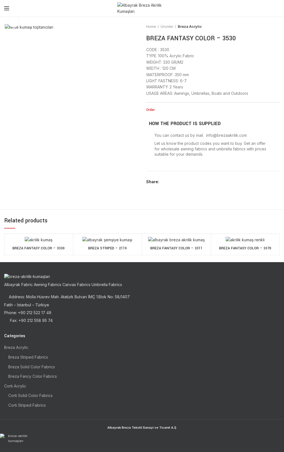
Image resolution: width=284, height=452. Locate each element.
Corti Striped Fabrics (27, 405)
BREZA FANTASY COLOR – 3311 (176, 248)
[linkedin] (184, 181)
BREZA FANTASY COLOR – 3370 (245, 248)
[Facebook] (165, 181)
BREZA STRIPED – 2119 (107, 248)
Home (151, 26)
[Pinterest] (177, 181)
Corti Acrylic (15, 386)
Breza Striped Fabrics (28, 357)
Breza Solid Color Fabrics (31, 366)
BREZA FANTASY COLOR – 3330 (38, 248)
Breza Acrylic (190, 26)
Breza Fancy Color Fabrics (32, 376)
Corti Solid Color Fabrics (30, 395)
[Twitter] (171, 181)
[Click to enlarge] (13, 21)
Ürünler (167, 26)
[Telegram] (190, 181)
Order (150, 109)
